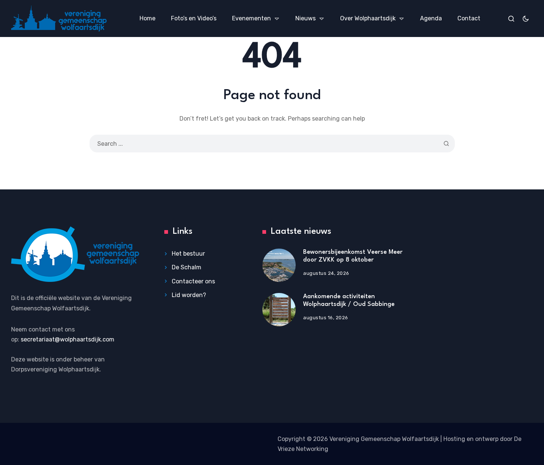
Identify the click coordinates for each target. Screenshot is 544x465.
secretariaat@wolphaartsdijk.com (67, 339)
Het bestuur (188, 253)
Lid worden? (189, 295)
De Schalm (186, 267)
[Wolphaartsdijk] (59, 18)
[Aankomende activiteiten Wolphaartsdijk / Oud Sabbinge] (279, 309)
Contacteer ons (193, 281)
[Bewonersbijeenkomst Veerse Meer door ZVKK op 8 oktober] (279, 265)
